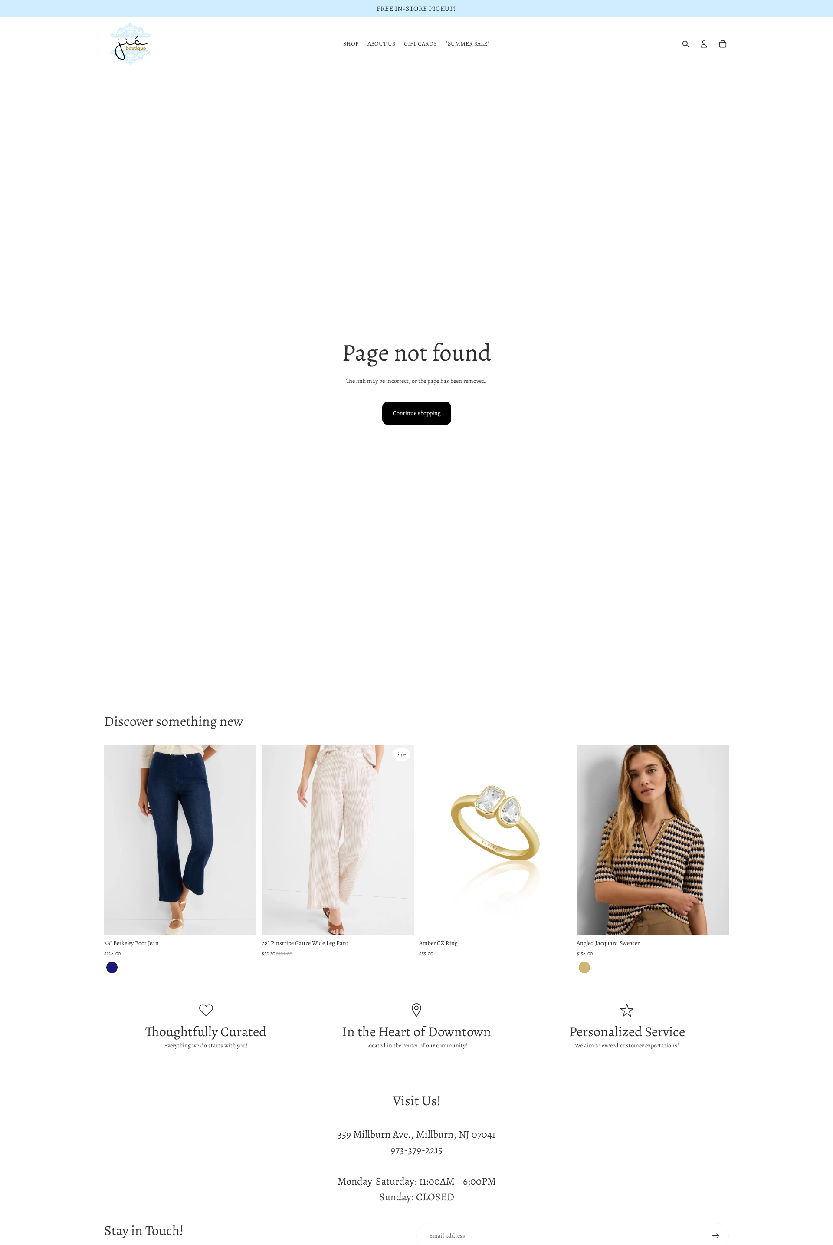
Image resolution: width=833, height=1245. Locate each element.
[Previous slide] (117, 840)
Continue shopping (417, 413)
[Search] (685, 43)
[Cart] (722, 43)
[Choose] (243, 922)
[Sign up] (716, 1236)
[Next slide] (243, 840)
